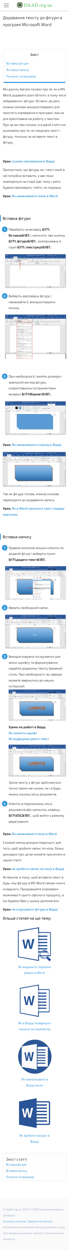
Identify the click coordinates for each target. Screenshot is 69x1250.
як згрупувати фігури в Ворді (34, 909)
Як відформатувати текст (29, 739)
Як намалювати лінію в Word (34, 196)
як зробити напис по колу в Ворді (37, 869)
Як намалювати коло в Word (34, 834)
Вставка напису (17, 69)
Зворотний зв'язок (40, 1221)
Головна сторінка (14, 1221)
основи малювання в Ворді (33, 161)
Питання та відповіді (21, 76)
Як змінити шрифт (23, 733)
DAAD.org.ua (37, 5)
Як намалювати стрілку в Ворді (36, 444)
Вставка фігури (17, 63)
